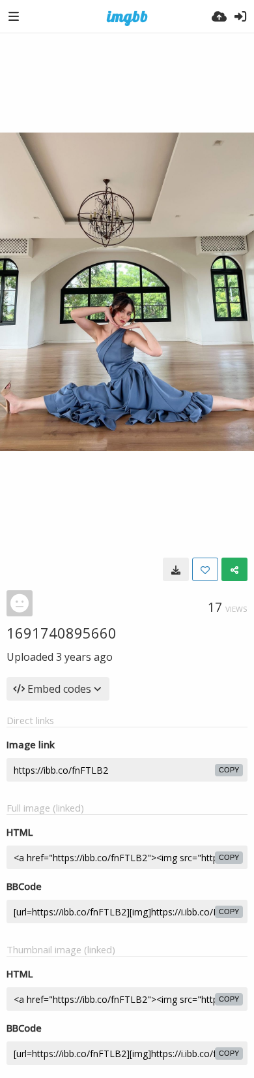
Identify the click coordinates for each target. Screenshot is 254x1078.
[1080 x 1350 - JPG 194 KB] (176, 569)
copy (229, 770)
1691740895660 (62, 632)
